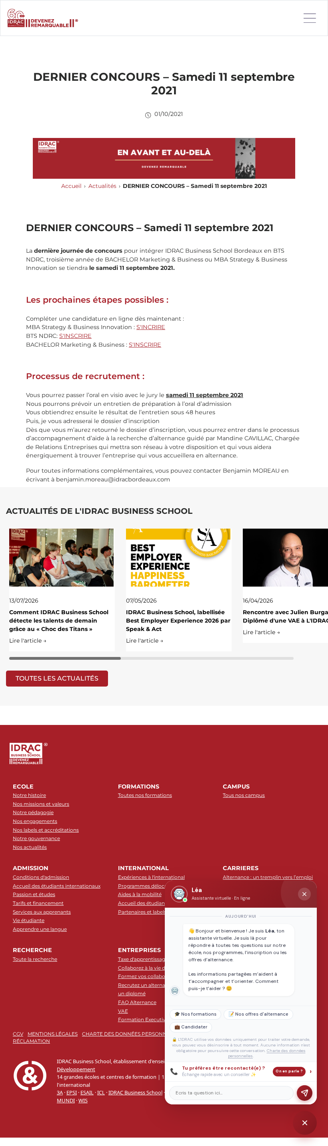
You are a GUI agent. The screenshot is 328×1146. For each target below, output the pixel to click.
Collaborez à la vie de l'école (151, 968)
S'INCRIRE (150, 327)
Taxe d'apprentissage (143, 959)
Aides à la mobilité (140, 894)
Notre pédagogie (33, 812)
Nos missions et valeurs (41, 804)
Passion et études (34, 894)
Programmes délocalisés (147, 886)
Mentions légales (53, 1034)
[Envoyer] (304, 1093)
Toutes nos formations (145, 795)
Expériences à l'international (151, 877)
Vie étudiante (28, 920)
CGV (18, 1034)
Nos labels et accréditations (46, 830)
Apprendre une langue (40, 929)
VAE (123, 1011)
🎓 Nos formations (195, 1014)
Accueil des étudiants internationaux (56, 886)
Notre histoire (29, 795)
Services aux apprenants (42, 912)
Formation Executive (143, 1019)
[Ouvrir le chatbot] (305, 1123)
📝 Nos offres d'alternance (258, 1014)
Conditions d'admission (41, 877)
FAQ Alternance (137, 1002)
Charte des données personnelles (132, 1034)
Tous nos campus (244, 795)
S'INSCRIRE (75, 335)
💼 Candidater (190, 1027)
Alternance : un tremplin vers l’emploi (268, 877)
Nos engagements (35, 821)
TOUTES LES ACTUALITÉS (57, 678)
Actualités (102, 186)
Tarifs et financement (38, 903)
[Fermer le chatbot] (304, 894)
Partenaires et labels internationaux (160, 912)
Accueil (71, 186)
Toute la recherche (35, 959)
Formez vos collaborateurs (150, 976)
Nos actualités (30, 847)
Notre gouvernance (36, 838)
